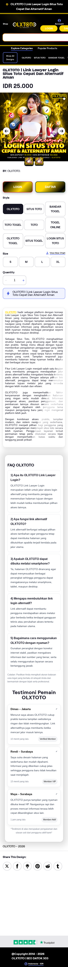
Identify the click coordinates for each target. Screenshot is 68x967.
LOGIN (49, 28)
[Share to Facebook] (17, 865)
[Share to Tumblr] (57, 865)
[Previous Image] (6, 131)
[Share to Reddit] (47, 865)
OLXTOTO (11, 312)
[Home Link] (24, 25)
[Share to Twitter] (7, 865)
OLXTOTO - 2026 (14, 846)
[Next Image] (61, 131)
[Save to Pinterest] (37, 865)
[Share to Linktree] (27, 865)
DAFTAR (50, 186)
